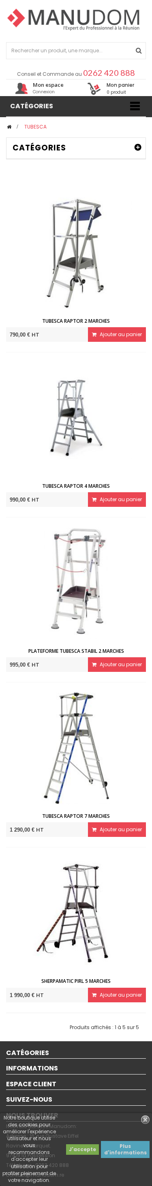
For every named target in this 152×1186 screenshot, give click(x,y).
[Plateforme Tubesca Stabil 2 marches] (76, 582)
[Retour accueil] (9, 126)
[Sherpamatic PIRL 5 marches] (76, 913)
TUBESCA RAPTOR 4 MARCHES (76, 486)
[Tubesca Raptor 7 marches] (76, 748)
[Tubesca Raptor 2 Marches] (76, 252)
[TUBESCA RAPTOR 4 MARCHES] (76, 417)
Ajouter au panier (120, 334)
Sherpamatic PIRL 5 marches (76, 981)
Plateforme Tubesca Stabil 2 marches (76, 651)
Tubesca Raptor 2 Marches (76, 320)
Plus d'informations (125, 1149)
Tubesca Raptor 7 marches (76, 816)
